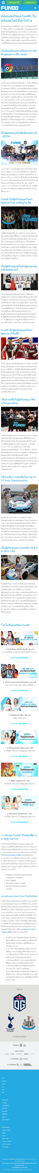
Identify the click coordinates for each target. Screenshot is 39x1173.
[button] (35, 7)
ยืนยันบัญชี (4, 1114)
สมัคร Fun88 (5, 1138)
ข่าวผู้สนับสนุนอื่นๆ (19, 1036)
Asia (3, 1092)
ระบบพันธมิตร (5, 1105)
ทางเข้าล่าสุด (5, 1147)
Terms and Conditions (17, 1169)
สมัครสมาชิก (5, 1100)
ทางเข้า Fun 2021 (6, 1144)
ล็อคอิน (4, 1117)
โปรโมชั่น (4, 1102)
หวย (3, 1089)
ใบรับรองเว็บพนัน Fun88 (12, 855)
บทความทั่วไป (5, 1119)
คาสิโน (4, 1084)
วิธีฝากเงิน (4, 1108)
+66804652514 (21, 1161)
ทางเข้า (4, 1135)
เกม (3, 1086)
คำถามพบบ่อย (5, 1127)
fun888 (4, 1133)
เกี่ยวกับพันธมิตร (7, 1169)
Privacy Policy (28, 1169)
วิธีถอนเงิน (4, 1111)
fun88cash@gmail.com (31, 1159)
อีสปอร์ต (4, 1081)
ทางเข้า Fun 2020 (6, 1141)
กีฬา (3, 1078)
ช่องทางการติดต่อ (6, 1130)
